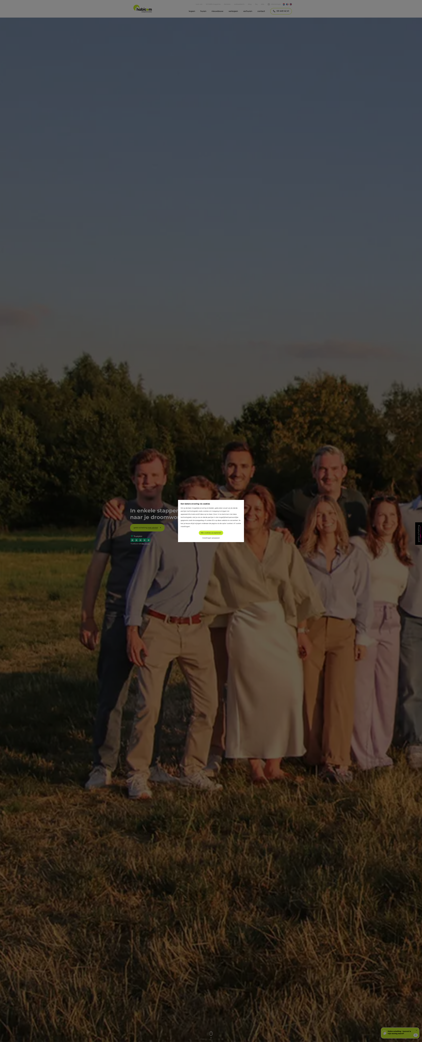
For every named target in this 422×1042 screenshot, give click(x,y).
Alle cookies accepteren (211, 533)
